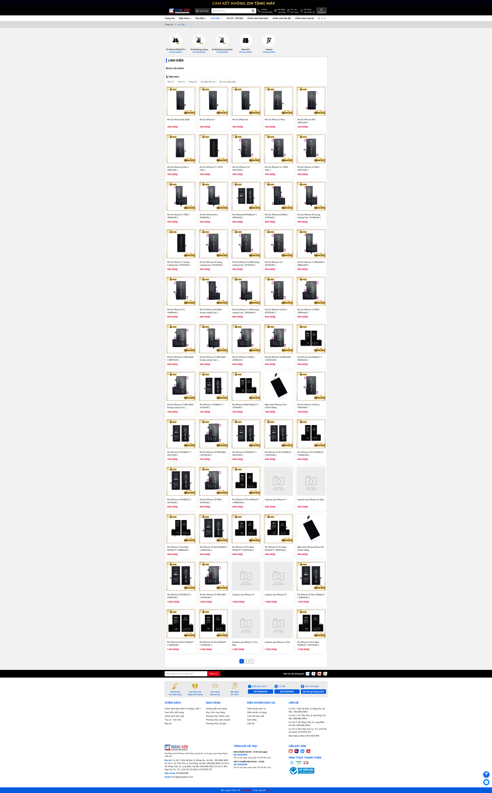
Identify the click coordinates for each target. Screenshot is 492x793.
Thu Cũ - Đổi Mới (234, 18)
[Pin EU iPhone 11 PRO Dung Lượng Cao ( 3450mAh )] (246, 291)
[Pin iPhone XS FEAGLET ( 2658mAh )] (311, 339)
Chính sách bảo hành (257, 18)
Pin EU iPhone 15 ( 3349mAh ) (176, 311)
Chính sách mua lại (304, 18)
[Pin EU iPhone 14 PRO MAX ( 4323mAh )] (213, 434)
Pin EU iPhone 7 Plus (275, 119)
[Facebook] (313, 673)
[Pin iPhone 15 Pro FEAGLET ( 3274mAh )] (213, 624)
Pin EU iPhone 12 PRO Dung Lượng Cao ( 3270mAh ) (245, 263)
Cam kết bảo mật (255, 716)
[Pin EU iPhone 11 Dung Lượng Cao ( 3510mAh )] (181, 244)
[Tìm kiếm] (253, 10)
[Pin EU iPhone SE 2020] (181, 101)
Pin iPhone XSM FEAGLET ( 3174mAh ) (245, 406)
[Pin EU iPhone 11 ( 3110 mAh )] (213, 149)
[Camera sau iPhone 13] (246, 576)
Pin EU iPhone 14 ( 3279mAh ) (274, 263)
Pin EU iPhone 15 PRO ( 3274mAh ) (211, 501)
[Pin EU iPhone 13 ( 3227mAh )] (246, 149)
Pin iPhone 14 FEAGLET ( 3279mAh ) (179, 501)
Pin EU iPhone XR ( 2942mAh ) (306, 121)
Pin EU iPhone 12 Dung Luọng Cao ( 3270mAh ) (211, 263)
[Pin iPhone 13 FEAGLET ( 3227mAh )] (181, 434)
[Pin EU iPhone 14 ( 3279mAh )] (278, 244)
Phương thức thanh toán (217, 716)
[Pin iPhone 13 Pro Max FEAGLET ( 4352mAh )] (246, 528)
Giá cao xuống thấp (227, 82)
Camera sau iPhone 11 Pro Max (245, 643)
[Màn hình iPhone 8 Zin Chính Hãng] (278, 386)
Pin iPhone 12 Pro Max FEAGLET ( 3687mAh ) (275, 548)
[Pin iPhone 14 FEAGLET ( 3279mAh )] (181, 481)
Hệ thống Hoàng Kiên (313, 691)
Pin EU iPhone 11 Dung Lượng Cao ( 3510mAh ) (178, 263)
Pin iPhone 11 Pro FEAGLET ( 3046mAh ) (310, 453)
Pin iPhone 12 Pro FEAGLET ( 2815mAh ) (278, 453)
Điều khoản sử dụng (257, 712)
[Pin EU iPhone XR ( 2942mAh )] (311, 101)
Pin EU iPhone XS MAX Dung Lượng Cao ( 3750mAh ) (211, 311)
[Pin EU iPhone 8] (246, 101)
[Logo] (179, 11)
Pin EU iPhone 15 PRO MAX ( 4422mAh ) (213, 596)
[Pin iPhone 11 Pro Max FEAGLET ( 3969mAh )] (181, 528)
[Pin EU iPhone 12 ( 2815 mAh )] (278, 149)
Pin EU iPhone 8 (240, 119)
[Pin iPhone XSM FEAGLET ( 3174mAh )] (246, 386)
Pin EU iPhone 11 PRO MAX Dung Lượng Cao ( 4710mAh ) (213, 358)
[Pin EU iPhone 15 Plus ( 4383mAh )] (311, 386)
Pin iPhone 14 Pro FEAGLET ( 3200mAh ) (180, 643)
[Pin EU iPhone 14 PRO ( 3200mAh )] (246, 339)
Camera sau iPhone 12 (276, 594)
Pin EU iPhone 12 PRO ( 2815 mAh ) (308, 168)
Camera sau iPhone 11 (275, 499)
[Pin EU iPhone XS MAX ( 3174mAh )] (278, 196)
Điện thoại (184, 18)
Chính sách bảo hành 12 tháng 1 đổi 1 (183, 708)
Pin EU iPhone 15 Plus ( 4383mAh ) (308, 406)
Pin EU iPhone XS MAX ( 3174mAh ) (276, 216)
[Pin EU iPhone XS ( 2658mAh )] (213, 196)
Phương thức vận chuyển (218, 719)
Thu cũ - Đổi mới (173, 719)
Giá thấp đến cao (208, 82)
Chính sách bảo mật (174, 716)
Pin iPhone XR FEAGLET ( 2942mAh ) (244, 216)
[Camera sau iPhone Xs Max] (311, 481)
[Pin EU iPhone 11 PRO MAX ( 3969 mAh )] (311, 244)
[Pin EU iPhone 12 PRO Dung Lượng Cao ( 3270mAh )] (246, 244)
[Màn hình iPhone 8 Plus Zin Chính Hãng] (311, 528)
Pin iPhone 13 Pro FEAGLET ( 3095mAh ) (245, 501)
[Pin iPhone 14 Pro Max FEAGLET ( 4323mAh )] (311, 624)
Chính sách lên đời (282, 18)
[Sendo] (308, 751)
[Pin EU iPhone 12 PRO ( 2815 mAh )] (311, 149)
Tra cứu (295, 10)
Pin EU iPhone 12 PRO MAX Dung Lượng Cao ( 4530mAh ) (180, 406)
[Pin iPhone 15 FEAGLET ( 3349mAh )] (181, 576)
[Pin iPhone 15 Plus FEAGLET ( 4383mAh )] (311, 576)
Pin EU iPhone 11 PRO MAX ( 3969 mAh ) (311, 263)
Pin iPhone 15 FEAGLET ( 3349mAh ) (179, 596)
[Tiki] (302, 751)
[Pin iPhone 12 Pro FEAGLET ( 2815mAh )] (278, 434)
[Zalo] (308, 673)
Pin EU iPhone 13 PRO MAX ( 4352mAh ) (278, 358)
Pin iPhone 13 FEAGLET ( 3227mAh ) (179, 453)
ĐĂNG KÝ (214, 674)
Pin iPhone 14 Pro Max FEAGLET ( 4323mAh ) (308, 643)
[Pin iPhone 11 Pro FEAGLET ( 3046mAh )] (311, 434)
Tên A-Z (170, 82)
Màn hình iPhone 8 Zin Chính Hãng (276, 406)
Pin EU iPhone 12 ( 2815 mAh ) (276, 168)
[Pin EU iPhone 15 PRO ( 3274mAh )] (213, 481)
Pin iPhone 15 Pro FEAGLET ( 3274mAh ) (213, 643)
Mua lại (168, 723)
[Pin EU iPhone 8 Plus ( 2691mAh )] (181, 149)
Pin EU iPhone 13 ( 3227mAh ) (241, 168)
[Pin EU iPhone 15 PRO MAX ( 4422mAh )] (213, 576)
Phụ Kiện (200, 18)
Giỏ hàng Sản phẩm (309, 10)
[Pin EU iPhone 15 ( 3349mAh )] (181, 291)
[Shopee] (291, 751)
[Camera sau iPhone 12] (278, 576)
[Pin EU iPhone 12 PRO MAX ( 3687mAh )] (181, 339)
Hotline (267, 10)
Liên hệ (250, 723)
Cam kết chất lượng (174, 712)
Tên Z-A (181, 82)
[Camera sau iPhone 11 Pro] (278, 624)
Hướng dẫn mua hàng (216, 708)
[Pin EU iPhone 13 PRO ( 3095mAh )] (311, 291)
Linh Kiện (215, 18)
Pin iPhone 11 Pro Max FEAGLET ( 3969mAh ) (178, 548)
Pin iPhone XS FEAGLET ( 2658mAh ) (309, 358)
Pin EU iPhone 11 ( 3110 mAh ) (211, 168)
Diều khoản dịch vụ (256, 708)
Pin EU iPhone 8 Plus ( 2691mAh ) (178, 168)
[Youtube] (319, 673)
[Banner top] (246, 3)
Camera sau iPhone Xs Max (310, 499)
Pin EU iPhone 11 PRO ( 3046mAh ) (178, 216)
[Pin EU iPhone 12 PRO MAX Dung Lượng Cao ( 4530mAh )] (181, 386)
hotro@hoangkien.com (182, 777)
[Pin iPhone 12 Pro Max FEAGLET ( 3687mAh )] (278, 528)
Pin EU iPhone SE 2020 (178, 119)
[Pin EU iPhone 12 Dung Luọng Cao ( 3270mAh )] (213, 244)
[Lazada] (297, 751)
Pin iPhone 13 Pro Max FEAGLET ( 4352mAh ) (243, 548)
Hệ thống (282, 10)
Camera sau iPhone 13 (243, 594)
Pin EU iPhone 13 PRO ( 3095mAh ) (308, 311)
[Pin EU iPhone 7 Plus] (278, 101)
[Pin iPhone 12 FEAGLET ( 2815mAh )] (246, 434)
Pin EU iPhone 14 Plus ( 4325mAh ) (276, 311)
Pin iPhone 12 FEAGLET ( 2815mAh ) (244, 453)
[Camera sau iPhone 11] (278, 481)
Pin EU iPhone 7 (207, 119)
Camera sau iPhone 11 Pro (277, 642)
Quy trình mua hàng (215, 712)
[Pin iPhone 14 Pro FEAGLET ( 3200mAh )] (181, 624)
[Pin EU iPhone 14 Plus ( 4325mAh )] (278, 291)
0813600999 (260, 691)
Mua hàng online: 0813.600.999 (304, 735)
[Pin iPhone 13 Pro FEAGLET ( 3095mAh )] (246, 481)
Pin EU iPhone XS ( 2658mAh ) (209, 216)
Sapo (268, 790)
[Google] (325, 673)
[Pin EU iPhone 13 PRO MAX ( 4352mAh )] (278, 339)
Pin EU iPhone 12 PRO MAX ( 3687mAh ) (180, 358)
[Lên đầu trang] (486, 770)
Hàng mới (193, 82)
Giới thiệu (252, 719)
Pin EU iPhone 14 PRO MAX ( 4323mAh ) (213, 453)
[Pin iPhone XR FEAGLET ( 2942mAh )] (246, 196)
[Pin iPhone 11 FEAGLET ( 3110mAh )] (213, 386)
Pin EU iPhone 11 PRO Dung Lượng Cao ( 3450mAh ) (245, 311)
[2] (252, 661)
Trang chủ (170, 18)
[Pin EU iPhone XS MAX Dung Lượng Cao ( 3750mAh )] (213, 291)
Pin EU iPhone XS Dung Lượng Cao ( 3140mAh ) (309, 216)
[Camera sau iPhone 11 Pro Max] (246, 624)
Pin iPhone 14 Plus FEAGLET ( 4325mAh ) (213, 548)
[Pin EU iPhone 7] (213, 101)
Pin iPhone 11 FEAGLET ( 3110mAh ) (211, 406)
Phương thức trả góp (216, 723)
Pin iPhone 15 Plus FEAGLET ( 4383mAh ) (311, 596)
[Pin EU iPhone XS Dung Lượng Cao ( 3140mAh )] (311, 196)
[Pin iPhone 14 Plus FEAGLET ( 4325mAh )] (213, 528)
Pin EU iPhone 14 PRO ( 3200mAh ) (243, 358)
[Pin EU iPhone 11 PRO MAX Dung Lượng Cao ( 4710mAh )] (213, 339)
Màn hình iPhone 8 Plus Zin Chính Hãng (310, 548)
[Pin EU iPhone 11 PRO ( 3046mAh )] (181, 196)
